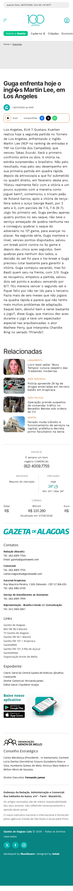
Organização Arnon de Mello (20, 656)
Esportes (17, 44)
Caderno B (38, 33)
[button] (66, 20)
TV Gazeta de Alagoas (16, 633)
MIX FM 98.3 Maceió (15, 629)
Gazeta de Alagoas (14, 625)
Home (7, 44)
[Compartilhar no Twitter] (48, 118)
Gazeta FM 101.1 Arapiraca (19, 641)
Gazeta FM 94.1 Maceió (17, 637)
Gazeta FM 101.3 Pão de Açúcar (22, 649)
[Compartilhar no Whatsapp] (54, 118)
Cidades (53, 33)
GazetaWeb (10, 644)
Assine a (15, 33)
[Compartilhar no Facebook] (42, 118)
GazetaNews (11, 652)
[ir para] (44, 706)
